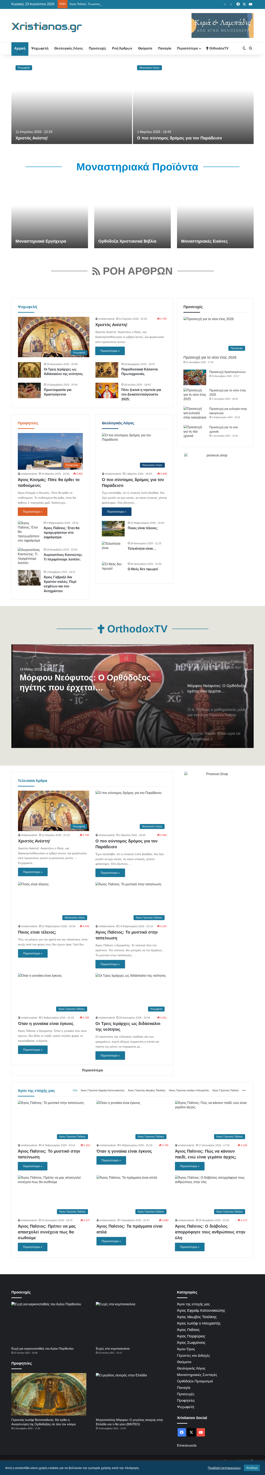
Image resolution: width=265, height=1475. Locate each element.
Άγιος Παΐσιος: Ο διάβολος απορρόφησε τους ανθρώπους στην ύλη (210, 1232)
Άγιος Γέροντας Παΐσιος (225, 1090)
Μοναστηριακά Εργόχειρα (41, 241)
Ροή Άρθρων (122, 48)
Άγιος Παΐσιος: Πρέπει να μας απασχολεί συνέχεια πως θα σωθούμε (47, 1232)
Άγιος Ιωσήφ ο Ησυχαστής (199, 1323)
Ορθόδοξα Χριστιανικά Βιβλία (127, 241)
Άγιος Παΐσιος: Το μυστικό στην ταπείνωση (95, 4)
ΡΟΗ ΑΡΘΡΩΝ (136, 271)
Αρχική (19, 48)
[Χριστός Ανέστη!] (71, 102)
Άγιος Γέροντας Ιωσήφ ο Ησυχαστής (189, 1090)
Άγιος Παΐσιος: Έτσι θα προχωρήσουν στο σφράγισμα (62, 532)
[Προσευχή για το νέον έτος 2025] (194, 396)
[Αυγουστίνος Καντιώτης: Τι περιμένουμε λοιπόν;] (29, 556)
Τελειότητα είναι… (142, 548)
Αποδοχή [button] (251, 1467)
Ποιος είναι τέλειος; (143, 528)
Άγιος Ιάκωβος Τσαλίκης (197, 1317)
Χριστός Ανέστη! (32, 138)
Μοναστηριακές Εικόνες (204, 241)
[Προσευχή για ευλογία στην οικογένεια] (194, 414)
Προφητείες (28, 423)
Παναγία (164, 48)
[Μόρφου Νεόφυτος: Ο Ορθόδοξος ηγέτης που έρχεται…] (132, 696)
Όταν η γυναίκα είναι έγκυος (45, 1023)
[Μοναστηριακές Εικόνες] (215, 215)
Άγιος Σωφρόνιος (191, 1343)
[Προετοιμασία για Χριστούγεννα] (29, 390)
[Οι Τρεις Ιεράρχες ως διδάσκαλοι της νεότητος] (29, 370)
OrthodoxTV (218, 48)
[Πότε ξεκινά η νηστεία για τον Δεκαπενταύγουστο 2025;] (106, 390)
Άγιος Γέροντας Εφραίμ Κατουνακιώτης (103, 1090)
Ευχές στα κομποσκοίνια (113, 1348)
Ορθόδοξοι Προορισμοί (195, 1381)
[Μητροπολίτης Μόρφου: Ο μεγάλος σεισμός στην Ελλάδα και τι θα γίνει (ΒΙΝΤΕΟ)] (133, 1394)
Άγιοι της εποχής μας (36, 1091)
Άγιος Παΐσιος (188, 1330)
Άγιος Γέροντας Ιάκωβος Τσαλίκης (147, 1090)
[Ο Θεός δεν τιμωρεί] (113, 569)
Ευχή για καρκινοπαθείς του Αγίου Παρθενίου (42, 1348)
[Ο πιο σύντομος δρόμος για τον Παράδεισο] (193, 102)
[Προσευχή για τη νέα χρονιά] (194, 432)
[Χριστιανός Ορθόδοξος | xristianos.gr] (46, 27)
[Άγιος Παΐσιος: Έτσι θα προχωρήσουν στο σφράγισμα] (29, 532)
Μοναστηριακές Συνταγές (197, 1375)
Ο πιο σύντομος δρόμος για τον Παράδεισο (179, 138)
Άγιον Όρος (186, 1349)
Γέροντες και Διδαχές (193, 1356)
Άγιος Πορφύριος (191, 1336)
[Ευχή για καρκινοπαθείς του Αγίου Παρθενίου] (48, 1323)
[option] (132, 102)
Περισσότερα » (110, 350)
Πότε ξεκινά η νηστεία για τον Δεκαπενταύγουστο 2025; (141, 394)
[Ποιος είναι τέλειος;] (113, 528)
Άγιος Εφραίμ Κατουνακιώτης (201, 1310)
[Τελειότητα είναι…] (113, 549)
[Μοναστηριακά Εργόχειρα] (49, 215)
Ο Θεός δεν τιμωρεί (143, 569)
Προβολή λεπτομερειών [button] (224, 1468)
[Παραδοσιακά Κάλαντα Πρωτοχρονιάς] (106, 370)
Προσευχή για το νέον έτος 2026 (209, 357)
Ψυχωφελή (39, 48)
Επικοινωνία (186, 1445)
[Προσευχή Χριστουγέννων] (194, 377)
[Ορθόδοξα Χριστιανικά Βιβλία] (132, 215)
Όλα (75, 1090)
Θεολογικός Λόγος (68, 48)
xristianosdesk (106, 318)
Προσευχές (97, 48)
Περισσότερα (187, 48)
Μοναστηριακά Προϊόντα (135, 167)
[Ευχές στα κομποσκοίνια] (133, 1323)
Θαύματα (145, 48)
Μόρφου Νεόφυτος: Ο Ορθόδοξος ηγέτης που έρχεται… (85, 682)
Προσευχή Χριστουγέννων (227, 372)
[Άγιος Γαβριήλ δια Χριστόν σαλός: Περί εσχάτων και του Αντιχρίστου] (29, 578)
